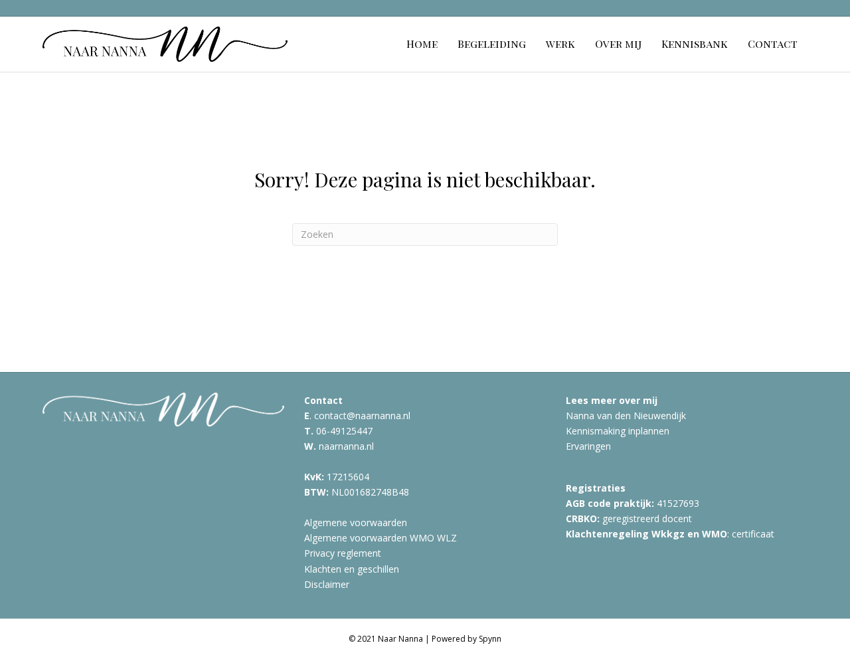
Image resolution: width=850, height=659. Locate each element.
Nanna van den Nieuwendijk (626, 415)
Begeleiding (492, 43)
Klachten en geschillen (351, 569)
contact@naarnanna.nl (362, 415)
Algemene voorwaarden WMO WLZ (380, 537)
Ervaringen (588, 446)
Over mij (618, 43)
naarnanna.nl (346, 446)
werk (560, 43)
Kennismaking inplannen (617, 430)
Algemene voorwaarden (355, 522)
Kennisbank (694, 43)
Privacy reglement (342, 553)
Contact (773, 43)
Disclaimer (326, 584)
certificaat (753, 533)
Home (422, 43)
